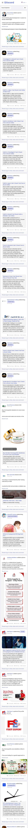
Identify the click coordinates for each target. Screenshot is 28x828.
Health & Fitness (12, 516)
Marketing (11, 301)
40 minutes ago (10, 14)
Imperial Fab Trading (12, 299)
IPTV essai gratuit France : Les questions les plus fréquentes (11, 804)
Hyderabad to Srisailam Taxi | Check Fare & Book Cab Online (13, 382)
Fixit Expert (10, 631)
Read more (5, 26)
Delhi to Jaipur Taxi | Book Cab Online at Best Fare (14, 90)
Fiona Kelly (10, 13)
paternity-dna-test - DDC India (12, 500)
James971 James (11, 514)
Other (22, 631)
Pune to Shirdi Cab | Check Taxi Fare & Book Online (13, 351)
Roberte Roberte (11, 826)
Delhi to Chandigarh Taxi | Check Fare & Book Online (12, 153)
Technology (11, 785)
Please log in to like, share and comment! (13, 46)
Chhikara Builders (12, 557)
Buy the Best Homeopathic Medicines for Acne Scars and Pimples (14, 453)
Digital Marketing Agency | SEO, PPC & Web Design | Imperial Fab (13, 320)
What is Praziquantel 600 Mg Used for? (13, 534)
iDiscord (9, 2)
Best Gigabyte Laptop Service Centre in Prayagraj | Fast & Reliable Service (14, 651)
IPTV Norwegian (11, 783)
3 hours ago (9, 745)
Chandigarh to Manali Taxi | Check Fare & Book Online (13, 59)
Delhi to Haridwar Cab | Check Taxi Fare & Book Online (13, 122)
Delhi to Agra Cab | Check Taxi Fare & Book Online (14, 184)
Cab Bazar (10, 51)
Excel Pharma (10, 405)
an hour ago (9, 55)
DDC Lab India (11, 474)
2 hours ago (9, 406)
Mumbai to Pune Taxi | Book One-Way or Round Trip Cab (12, 277)
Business (10, 53)
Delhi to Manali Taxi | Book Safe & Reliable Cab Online (12, 215)
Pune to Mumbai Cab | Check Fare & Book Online (13, 246)
